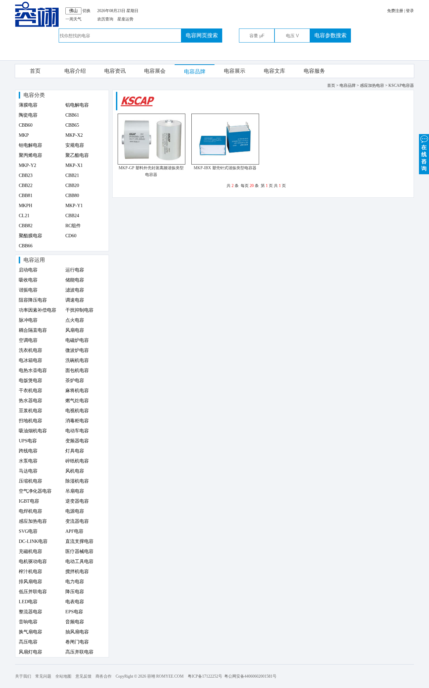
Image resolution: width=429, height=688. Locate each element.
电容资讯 (115, 71)
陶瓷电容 (28, 115)
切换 (86, 10)
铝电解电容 (77, 105)
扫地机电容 (30, 420)
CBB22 (26, 185)
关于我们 (23, 676)
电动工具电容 (79, 561)
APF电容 (74, 531)
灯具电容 (74, 450)
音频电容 (74, 621)
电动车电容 (77, 430)
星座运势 (125, 19)
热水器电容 (30, 400)
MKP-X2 (74, 135)
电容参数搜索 (330, 35)
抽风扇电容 (77, 631)
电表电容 (74, 601)
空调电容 (28, 340)
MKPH (25, 205)
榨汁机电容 (30, 571)
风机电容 (74, 471)
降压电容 (74, 591)
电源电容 (74, 511)
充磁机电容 (30, 551)
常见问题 (43, 676)
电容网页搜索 (202, 35)
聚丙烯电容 (30, 155)
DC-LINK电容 (33, 541)
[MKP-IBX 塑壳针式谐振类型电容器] (225, 163)
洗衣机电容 (30, 350)
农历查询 (105, 19)
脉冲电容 (28, 320)
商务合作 (104, 676)
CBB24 (72, 215)
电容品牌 (194, 71)
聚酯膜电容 (30, 235)
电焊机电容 (30, 511)
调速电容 (74, 300)
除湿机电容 (77, 481)
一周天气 (73, 19)
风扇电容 (74, 330)
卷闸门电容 (77, 641)
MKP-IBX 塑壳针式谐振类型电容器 (225, 168)
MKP (24, 135)
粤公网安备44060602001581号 (250, 676)
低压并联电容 (33, 591)
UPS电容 (28, 440)
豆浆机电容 (30, 410)
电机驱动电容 (33, 561)
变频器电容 (77, 440)
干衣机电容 (30, 390)
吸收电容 (28, 280)
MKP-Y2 (27, 165)
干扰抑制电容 (79, 310)
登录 (410, 10)
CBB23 (26, 175)
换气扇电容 (30, 631)
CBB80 (72, 195)
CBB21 (72, 175)
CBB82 (26, 225)
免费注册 (395, 10)
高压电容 (28, 641)
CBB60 (26, 125)
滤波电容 (74, 290)
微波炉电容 (77, 350)
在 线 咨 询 (424, 157)
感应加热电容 (33, 521)
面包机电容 (77, 370)
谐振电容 (28, 290)
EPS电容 (74, 611)
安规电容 (74, 145)
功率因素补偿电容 (37, 310)
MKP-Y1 (74, 205)
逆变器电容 (77, 501)
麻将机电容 (77, 390)
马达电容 (28, 471)
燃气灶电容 (77, 400)
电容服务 (314, 71)
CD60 (70, 235)
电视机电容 (77, 410)
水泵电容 (28, 460)
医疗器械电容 (79, 551)
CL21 (24, 215)
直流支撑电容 (79, 541)
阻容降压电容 (33, 300)
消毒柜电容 (77, 420)
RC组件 (73, 225)
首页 (35, 71)
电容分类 (34, 95)
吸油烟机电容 (33, 430)
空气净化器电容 (35, 491)
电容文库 (274, 71)
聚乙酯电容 (77, 155)
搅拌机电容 (77, 571)
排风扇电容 (30, 581)
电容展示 (234, 71)
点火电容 (74, 320)
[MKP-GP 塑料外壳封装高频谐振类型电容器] (151, 163)
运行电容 (74, 269)
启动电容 (28, 269)
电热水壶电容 (33, 370)
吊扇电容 (74, 491)
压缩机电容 (30, 481)
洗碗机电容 (77, 360)
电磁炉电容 (77, 340)
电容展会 (155, 71)
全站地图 (63, 676)
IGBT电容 (29, 501)
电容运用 (34, 260)
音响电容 (28, 621)
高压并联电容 (79, 651)
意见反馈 (83, 676)
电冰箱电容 (30, 360)
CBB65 (72, 125)
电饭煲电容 (30, 380)
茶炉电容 (74, 380)
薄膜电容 (28, 105)
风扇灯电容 (30, 651)
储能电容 (74, 280)
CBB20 (72, 185)
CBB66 (26, 245)
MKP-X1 (74, 165)
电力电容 (74, 581)
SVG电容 (28, 531)
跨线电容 (28, 450)
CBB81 (26, 195)
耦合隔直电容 (33, 330)
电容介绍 (75, 71)
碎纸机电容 (77, 460)
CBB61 (72, 115)
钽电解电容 (30, 145)
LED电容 (28, 601)
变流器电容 (77, 521)
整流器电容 (30, 611)
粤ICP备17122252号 (205, 676)
